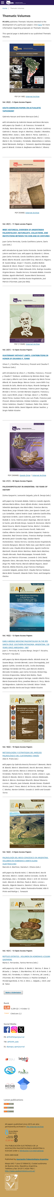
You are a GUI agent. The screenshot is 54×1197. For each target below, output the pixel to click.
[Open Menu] (2, 2)
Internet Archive (32, 96)
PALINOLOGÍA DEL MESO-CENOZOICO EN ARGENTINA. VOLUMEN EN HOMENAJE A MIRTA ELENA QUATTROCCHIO (25, 860)
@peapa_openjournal (16, 1046)
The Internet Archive (35, 1126)
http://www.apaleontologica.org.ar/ (20, 1171)
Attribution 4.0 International (31, 1150)
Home (5, 8)
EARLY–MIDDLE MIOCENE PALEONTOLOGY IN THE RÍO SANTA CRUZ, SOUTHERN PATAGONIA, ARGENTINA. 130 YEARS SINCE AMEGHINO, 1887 (26, 644)
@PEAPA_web (13, 1042)
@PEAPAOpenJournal (15, 1037)
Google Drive (25, 475)
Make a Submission (13, 992)
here (40, 25)
